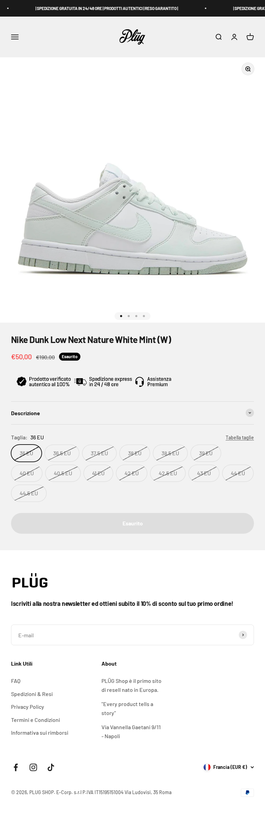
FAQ (15, 680)
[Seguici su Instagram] (33, 767)
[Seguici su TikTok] (51, 767)
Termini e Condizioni (35, 719)
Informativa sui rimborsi (39, 732)
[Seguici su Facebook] (15, 767)
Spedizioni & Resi (32, 694)
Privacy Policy (27, 706)
